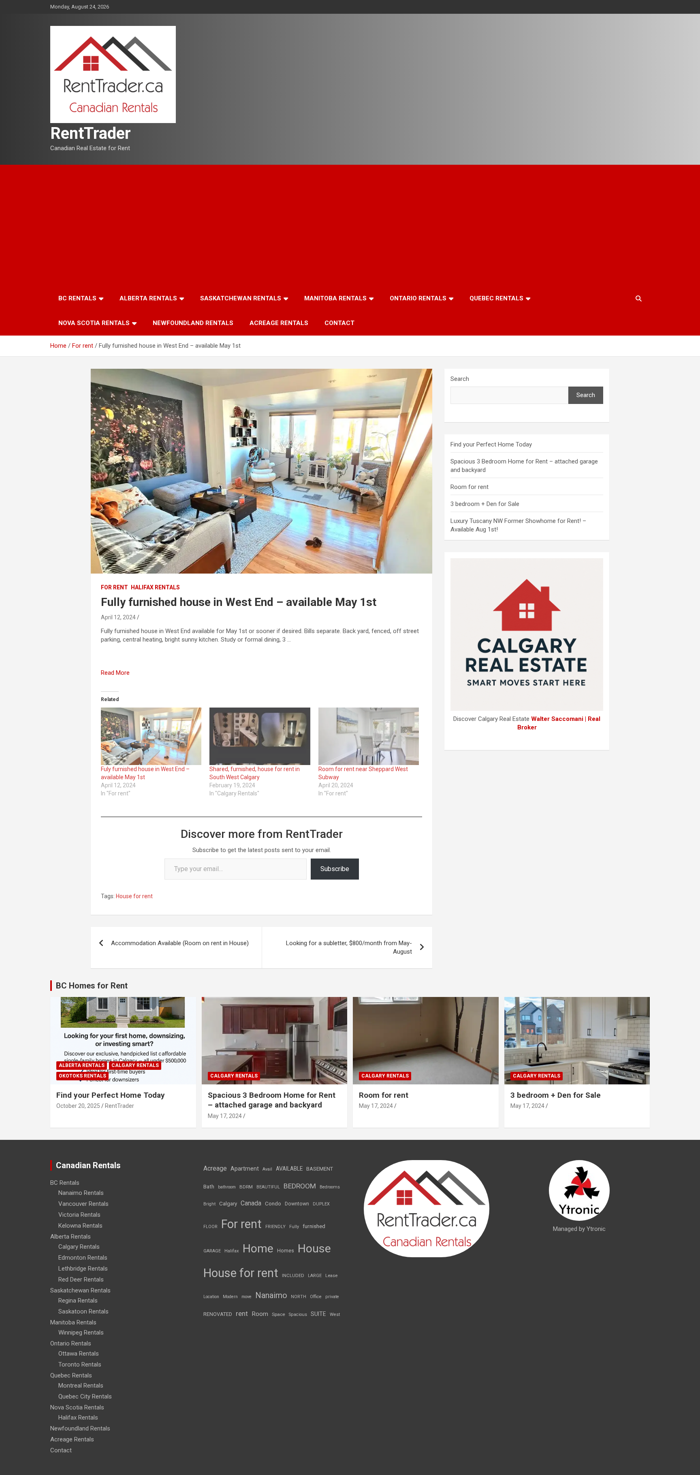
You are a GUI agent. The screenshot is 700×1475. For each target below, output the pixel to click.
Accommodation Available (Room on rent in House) (180, 943)
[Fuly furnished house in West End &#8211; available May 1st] (151, 736)
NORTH (298, 1296)
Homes (285, 1251)
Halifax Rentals (155, 587)
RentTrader (90, 133)
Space (278, 1314)
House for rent (134, 896)
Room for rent (469, 487)
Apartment (244, 1168)
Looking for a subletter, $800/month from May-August (349, 947)
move (246, 1296)
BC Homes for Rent (92, 985)
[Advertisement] (350, 225)
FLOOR (210, 1226)
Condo (273, 1203)
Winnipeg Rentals (81, 1332)
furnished (314, 1226)
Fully (294, 1226)
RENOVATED (217, 1314)
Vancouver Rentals (83, 1203)
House (314, 1248)
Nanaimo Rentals (81, 1193)
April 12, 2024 (118, 617)
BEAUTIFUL (268, 1187)
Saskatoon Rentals (83, 1311)
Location (211, 1296)
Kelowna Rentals (80, 1225)
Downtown (297, 1204)
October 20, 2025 (78, 1106)
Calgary (228, 1203)
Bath (208, 1187)
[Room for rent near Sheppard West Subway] (368, 736)
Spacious (298, 1314)
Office (316, 1296)
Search (459, 379)
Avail (267, 1169)
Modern (230, 1296)
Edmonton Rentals (82, 1257)
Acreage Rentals (279, 323)
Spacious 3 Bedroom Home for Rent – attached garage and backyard (271, 1100)
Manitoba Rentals (335, 298)
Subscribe (334, 869)
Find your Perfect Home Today (491, 444)
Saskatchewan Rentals (240, 298)
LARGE (315, 1275)
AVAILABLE (289, 1168)
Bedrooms (330, 1187)
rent (242, 1313)
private (332, 1296)
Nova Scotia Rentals (94, 323)
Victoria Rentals (79, 1214)
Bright (209, 1204)
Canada (251, 1203)
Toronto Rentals (79, 1364)
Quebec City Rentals (85, 1396)
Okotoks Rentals (82, 1076)
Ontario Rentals (418, 298)
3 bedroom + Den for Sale (484, 504)
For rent (114, 587)
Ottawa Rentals (78, 1353)
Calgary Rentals (135, 1065)
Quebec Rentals (496, 298)
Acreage (215, 1168)
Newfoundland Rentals (193, 323)
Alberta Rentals (148, 298)
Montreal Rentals (80, 1385)
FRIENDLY (275, 1226)
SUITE (318, 1314)
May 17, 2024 (225, 1116)
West (335, 1314)
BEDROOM (300, 1186)
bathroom (227, 1187)
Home (258, 1248)
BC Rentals (77, 298)
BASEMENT (319, 1169)
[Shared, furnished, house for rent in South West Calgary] (259, 736)
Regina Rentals (78, 1300)
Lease (331, 1275)
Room (260, 1314)
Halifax (231, 1251)
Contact (339, 323)
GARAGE (212, 1251)
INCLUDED (293, 1275)
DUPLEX (321, 1204)
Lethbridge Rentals (83, 1268)
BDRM (246, 1187)
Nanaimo (271, 1295)
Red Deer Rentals (81, 1279)
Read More (115, 672)
